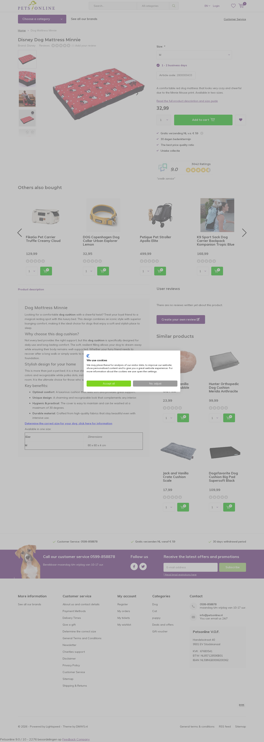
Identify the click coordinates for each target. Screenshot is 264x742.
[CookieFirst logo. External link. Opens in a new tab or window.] (88, 356)
